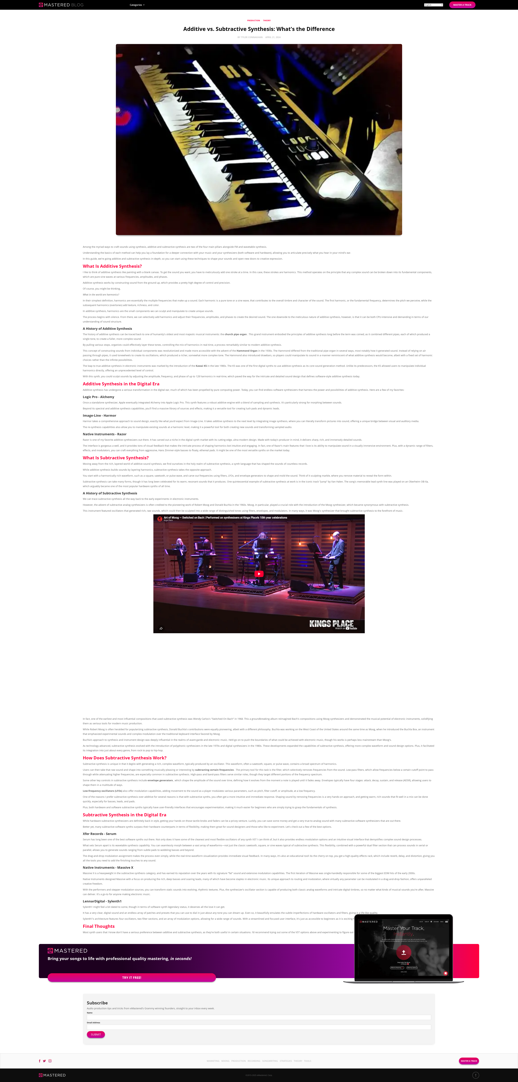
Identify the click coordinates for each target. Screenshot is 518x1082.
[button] (137, 5)
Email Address (93, 1022)
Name (89, 1012)
